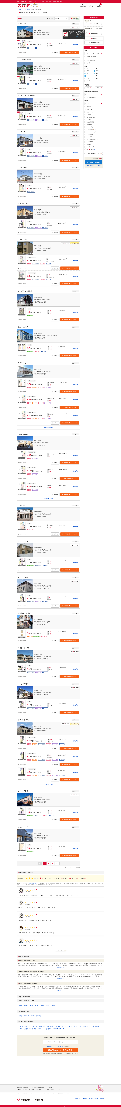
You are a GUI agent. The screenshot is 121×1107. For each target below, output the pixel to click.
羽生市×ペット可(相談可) (45, 1029)
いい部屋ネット (21, 9)
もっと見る (60, 950)
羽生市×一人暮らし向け (25, 1026)
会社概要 (102, 1098)
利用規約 (85, 1098)
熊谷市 (53, 1005)
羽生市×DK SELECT (58, 1029)
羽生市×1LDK (77, 1026)
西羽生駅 (26, 1016)
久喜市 (48, 1005)
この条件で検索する (94, 162)
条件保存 (94, 38)
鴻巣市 (42, 1005)
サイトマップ (78, 1098)
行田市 (37, 1005)
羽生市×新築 (32, 1029)
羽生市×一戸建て (23, 1029)
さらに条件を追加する (93, 153)
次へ (81, 36)
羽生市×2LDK (86, 1026)
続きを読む (59, 967)
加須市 (31, 1005)
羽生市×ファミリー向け (54, 1026)
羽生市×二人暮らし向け (39, 1026)
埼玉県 (28, 9)
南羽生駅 (38, 1016)
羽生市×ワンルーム (67, 1026)
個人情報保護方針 (93, 1098)
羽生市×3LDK (95, 1026)
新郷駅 (20, 1016)
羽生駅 (33, 1016)
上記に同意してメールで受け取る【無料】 (60, 1050)
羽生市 (26, 1005)
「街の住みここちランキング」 (34, 883)
